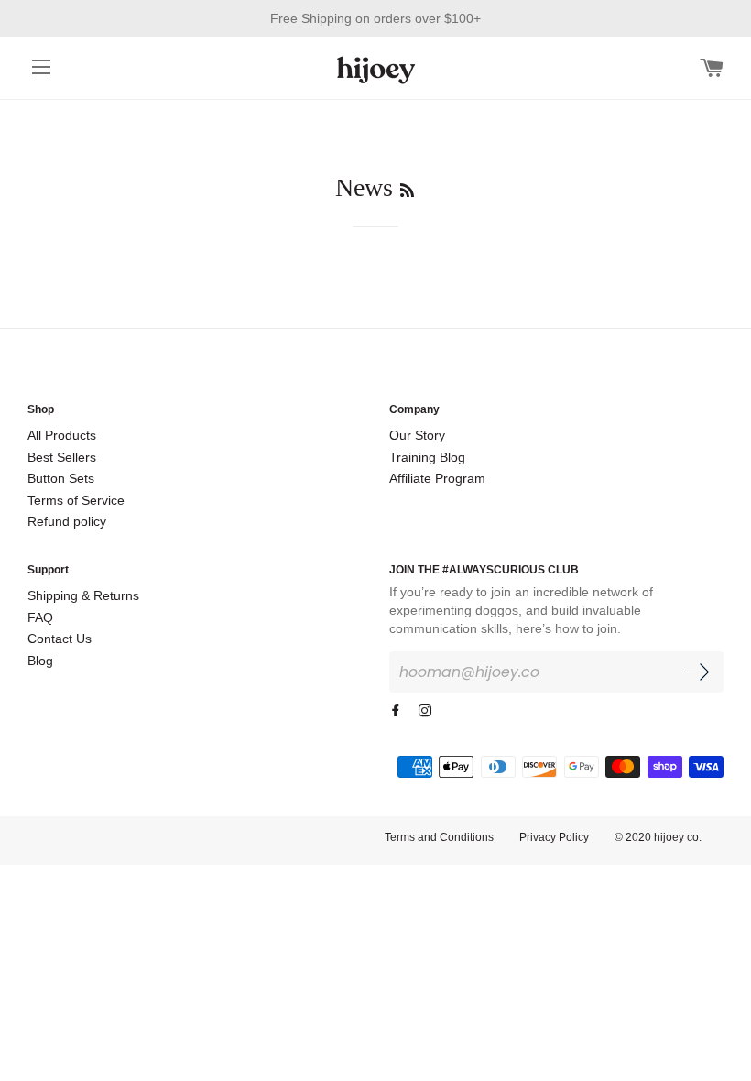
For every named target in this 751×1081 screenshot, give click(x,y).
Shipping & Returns (83, 595)
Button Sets (60, 478)
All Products (61, 435)
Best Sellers (61, 457)
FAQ (40, 617)
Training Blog (427, 457)
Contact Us (59, 638)
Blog (40, 660)
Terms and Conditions (439, 837)
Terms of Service (76, 500)
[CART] (712, 67)
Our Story (417, 435)
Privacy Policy (554, 837)
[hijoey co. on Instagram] (427, 711)
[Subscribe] (698, 675)
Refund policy (66, 521)
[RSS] (407, 191)
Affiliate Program (437, 478)
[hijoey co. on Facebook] (397, 711)
